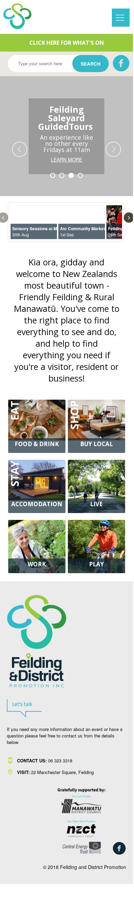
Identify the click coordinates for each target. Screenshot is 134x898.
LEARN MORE (66, 159)
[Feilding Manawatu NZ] (22, 16)
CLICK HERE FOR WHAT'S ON (66, 42)
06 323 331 (43, 760)
